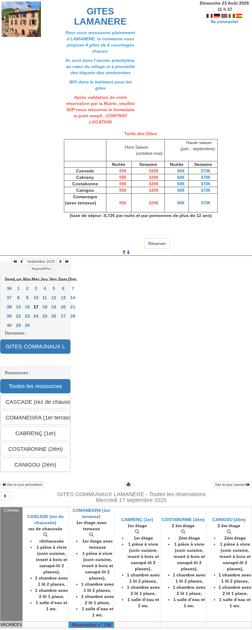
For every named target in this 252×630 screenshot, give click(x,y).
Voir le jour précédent (24, 485)
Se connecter (224, 21)
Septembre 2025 (41, 261)
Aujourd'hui (41, 269)
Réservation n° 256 (91, 624)
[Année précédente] (14, 261)
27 (63, 316)
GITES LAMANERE (100, 16)
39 (9, 316)
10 (35, 297)
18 (44, 306)
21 (72, 306)
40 (9, 325)
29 (18, 325)
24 (35, 316)
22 (18, 316)
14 (72, 297)
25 (44, 316)
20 (63, 306)
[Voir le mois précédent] (22, 261)
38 (9, 306)
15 (18, 306)
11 (44, 297)
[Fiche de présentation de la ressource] (45, 534)
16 (27, 306)
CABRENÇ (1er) (137, 519)
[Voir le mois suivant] (60, 261)
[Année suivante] (67, 261)
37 (9, 297)
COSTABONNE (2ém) (183, 519)
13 (63, 297)
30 (27, 325)
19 (53, 306)
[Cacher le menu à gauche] (5, 496)
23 (27, 316)
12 (53, 297)
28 (72, 316)
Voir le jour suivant (230, 485)
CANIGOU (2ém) (229, 519)
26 (53, 316)
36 (9, 288)
